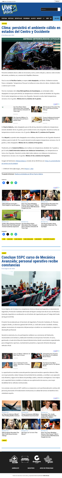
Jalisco (33, 18)
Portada (4, 18)
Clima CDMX (10, 239)
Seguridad (26, 18)
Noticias (11, 18)
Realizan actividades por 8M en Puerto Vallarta (29, 174)
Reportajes (18, 18)
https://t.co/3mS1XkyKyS (52, 161)
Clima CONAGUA (18, 239)
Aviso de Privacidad (46, 468)
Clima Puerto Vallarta (48, 239)
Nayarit (39, 18)
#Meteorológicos (21, 161)
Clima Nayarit (38, 239)
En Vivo (57, 18)
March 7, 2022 (29, 169)
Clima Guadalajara (28, 239)
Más (47, 18)
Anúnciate (15, 468)
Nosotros (31, 468)
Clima (4, 239)
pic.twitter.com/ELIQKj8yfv (10, 163)
